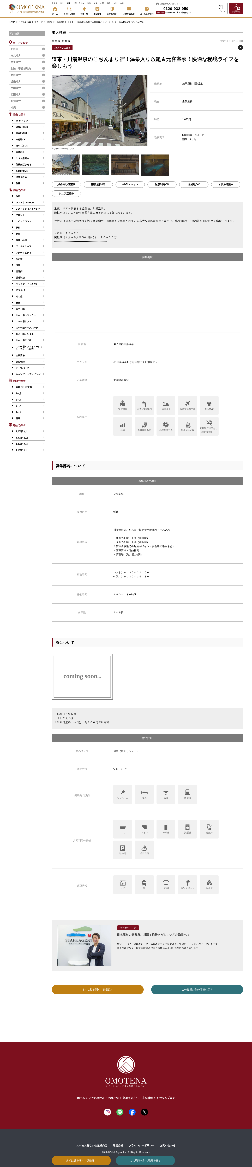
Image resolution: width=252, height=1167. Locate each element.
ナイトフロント (23, 221)
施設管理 (20, 361)
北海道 (54, 3)
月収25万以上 (22, 133)
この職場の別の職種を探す (145, 1160)
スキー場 (20, 309)
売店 (18, 234)
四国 (109, 3)
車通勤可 (20, 152)
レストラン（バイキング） (29, 209)
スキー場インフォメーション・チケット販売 (29, 348)
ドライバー (21, 290)
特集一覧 (84, 14)
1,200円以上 (22, 431)
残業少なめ (21, 177)
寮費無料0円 (98, 184)
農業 (18, 302)
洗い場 (19, 258)
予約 (18, 227)
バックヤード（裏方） (27, 284)
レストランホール (25, 202)
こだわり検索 (69, 14)
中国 (102, 3)
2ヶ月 (18, 399)
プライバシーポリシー (141, 1145)
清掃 (18, 265)
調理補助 (20, 277)
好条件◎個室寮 (66, 184)
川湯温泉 (60, 22)
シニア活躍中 (66, 193)
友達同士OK (22, 171)
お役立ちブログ (166, 1097)
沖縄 (122, 3)
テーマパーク (22, 368)
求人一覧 (38, 22)
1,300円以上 (22, 437)
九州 (115, 3)
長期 (18, 418)
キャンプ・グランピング (28, 374)
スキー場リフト (23, 321)
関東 (68, 3)
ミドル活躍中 (22, 158)
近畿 (96, 3)
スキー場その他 (23, 340)
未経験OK (21, 139)
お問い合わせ (129, 14)
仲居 (18, 196)
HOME (12, 22)
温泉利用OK (22, 127)
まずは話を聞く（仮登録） (81, 1160)
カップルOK (22, 145)
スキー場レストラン (26, 315)
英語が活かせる (23, 164)
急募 (18, 183)
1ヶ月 (18, 393)
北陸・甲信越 (79, 3)
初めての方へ (112, 14)
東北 (62, 3)
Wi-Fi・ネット (23, 120)
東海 (89, 3)
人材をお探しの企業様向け (92, 1145)
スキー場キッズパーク (27, 327)
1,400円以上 (22, 444)
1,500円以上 (22, 450)
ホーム (55, 14)
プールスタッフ (23, 246)
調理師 (19, 271)
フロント (20, 215)
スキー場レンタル (25, 334)
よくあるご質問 (146, 14)
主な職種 (97, 14)
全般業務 (20, 355)
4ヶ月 (18, 412)
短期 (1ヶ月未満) (24, 387)
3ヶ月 (18, 406)
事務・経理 (21, 240)
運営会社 (118, 1145)
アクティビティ (23, 252)
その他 (19, 296)
